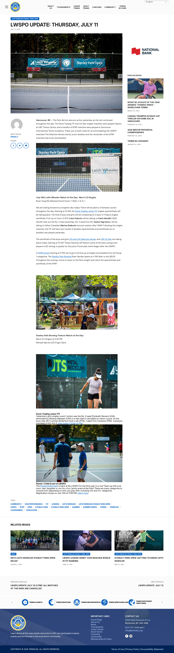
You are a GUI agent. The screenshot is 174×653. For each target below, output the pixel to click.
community (16, 504)
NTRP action (44, 253)
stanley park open (60, 507)
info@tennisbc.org (134, 630)
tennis (103, 507)
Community (110, 7)
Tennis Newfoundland (118, 602)
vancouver (31, 510)
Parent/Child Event (49, 486)
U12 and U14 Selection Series (82, 239)
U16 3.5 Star (106, 239)
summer (76, 507)
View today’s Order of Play (70, 423)
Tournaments (63, 7)
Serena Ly (14, 137)
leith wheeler (69, 504)
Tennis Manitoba (63, 602)
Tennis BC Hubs (122, 7)
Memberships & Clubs (101, 639)
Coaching (97, 7)
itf (47, 504)
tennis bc (114, 507)
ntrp (22, 507)
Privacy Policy (132, 649)
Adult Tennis (86, 7)
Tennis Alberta (35, 602)
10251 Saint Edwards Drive (137, 620)
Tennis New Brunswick (91, 602)
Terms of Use (117, 649)
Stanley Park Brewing (62, 256)
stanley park (41, 507)
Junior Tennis (76, 7)
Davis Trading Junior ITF (86, 211)
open (30, 507)
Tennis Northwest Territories (144, 602)
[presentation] (35, 540)
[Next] (161, 602)
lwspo (14, 507)
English (149, 2)
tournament (17, 510)
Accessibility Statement (152, 649)
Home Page (96, 619)
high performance (34, 504)
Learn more (83, 493)
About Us (51, 7)
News (93, 624)
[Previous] (12, 602)
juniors (55, 504)
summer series (90, 507)
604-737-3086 (132, 627)
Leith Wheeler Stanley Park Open (25, 19)
